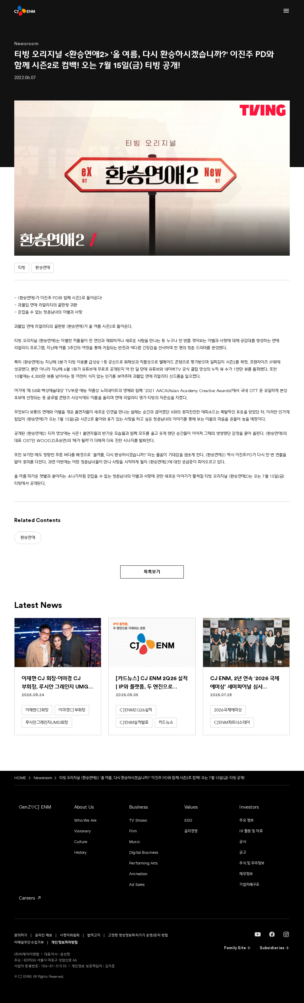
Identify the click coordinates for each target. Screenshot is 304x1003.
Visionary (82, 831)
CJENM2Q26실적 (136, 710)
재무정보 (246, 874)
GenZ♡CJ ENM (35, 807)
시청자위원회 (70, 935)
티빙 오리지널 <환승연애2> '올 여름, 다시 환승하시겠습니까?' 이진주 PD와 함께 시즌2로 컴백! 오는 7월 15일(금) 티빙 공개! (152, 778)
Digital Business (143, 852)
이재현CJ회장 (37, 710)
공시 (242, 841)
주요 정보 (246, 820)
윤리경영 (191, 831)
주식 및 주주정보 (251, 863)
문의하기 (20, 935)
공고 (242, 852)
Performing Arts (143, 863)
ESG (188, 820)
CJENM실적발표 (134, 722)
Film (133, 831)
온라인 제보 (44, 935)
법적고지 (93, 935)
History (80, 852)
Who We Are (85, 820)
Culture (81, 841)
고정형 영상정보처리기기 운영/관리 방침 (138, 935)
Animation (138, 874)
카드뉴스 (166, 722)
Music (134, 841)
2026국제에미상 (228, 710)
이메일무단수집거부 (29, 942)
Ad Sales (137, 884)
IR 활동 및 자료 (250, 831)
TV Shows (138, 820)
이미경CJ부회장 (71, 710)
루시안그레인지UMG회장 (47, 722)
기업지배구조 (249, 884)
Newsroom (43, 778)
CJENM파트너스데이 (232, 722)
